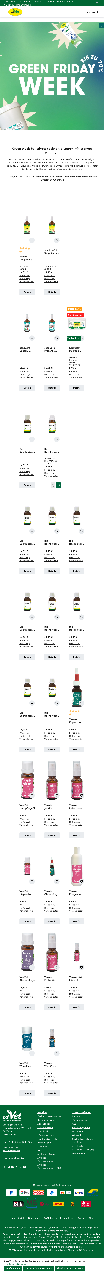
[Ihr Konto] (93, 12)
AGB (74, 1123)
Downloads (43, 1131)
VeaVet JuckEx (48, 807)
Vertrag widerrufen (14, 1158)
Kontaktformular (11, 1150)
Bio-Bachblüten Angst (26, 450)
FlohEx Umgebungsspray (27, 258)
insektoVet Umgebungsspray (51, 252)
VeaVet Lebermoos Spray (75, 807)
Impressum (77, 1131)
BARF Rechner (51, 1218)
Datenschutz (78, 1153)
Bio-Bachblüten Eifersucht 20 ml (51, 450)
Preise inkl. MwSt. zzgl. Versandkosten (27, 278)
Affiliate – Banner (46, 1154)
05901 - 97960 (10, 1134)
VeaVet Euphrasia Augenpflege (76, 721)
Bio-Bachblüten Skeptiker (51, 714)
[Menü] (3, 12)
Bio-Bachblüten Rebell (26, 628)
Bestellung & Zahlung (83, 1149)
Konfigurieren (13, 1268)
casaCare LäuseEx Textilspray (26, 349)
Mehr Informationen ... (15, 1264)
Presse (81, 1218)
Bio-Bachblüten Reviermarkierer (76, 628)
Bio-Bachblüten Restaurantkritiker (52, 628)
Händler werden (45, 1135)
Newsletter (42, 1146)
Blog (39, 1150)
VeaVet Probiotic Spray (49, 979)
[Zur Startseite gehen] (43, 12)
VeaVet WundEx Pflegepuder (27, 1065)
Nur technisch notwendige (38, 1268)
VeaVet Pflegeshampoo (76, 893)
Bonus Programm (81, 1127)
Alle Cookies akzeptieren (70, 1268)
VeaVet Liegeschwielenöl (27, 893)
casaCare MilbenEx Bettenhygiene (51, 349)
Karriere (76, 1116)
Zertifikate (77, 1146)
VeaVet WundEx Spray (49, 1065)
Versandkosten (79, 1120)
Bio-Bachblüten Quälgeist (75, 542)
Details (27, 292)
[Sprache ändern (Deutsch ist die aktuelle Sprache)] (98, 3)
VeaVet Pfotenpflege (27, 979)
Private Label (44, 1142)
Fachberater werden (47, 1139)
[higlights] (101, 25)
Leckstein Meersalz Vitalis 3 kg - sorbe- (76, 349)
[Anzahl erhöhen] (49, 485)
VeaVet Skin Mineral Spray (76, 979)
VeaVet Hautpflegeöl (27, 807)
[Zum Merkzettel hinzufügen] (32, 240)
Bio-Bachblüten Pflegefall (51, 542)
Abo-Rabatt (43, 1123)
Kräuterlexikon (45, 1127)
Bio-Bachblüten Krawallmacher (27, 542)
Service (42, 1112)
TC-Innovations (87, 1250)
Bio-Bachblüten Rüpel (26, 714)
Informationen (81, 1112)
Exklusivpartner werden (49, 1116)
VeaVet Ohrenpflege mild (51, 893)
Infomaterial (17, 1218)
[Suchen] (83, 12)
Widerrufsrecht (79, 1135)
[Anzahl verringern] (46, 485)
